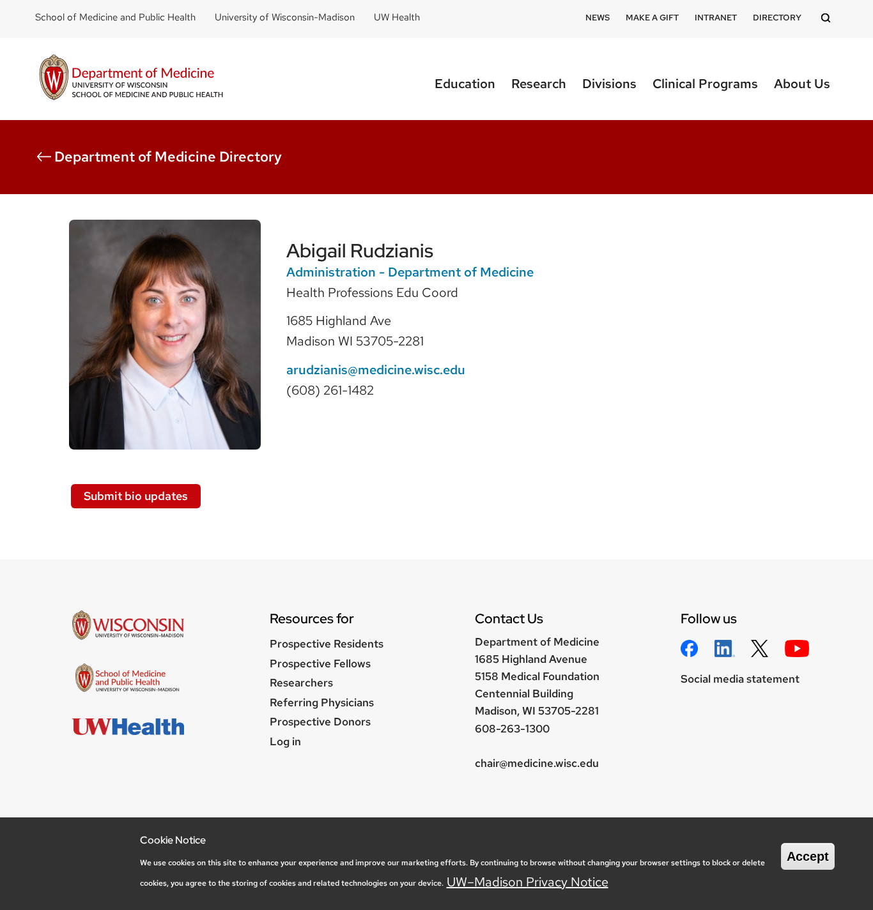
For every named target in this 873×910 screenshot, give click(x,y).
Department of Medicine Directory (168, 157)
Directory (777, 17)
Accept (808, 856)
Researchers (301, 683)
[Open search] (827, 19)
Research (538, 83)
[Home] (131, 78)
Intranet (716, 17)
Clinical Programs (705, 83)
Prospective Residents (326, 644)
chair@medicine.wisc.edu (537, 763)
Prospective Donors (320, 722)
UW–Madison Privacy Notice (527, 881)
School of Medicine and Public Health (115, 17)
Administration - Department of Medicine (410, 272)
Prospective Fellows (320, 663)
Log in (285, 741)
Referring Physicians (322, 702)
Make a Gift (652, 17)
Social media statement (740, 679)
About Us (802, 83)
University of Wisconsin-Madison (285, 17)
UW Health (397, 17)
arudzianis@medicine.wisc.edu (375, 369)
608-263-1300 (512, 729)
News (597, 17)
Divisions (609, 83)
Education (465, 83)
